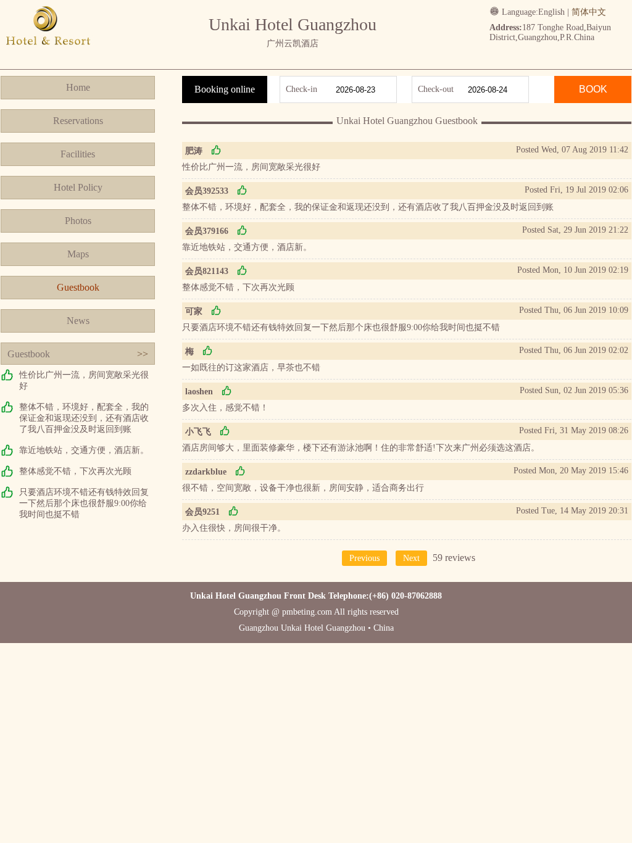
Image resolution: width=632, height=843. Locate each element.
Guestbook (78, 287)
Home (78, 87)
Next (411, 558)
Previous (364, 558)
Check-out (436, 89)
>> (142, 354)
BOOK (593, 89)
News (78, 320)
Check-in (301, 89)
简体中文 (589, 12)
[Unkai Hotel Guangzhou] (48, 57)
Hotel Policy (78, 187)
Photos (78, 220)
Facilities (77, 154)
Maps (78, 254)
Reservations (78, 120)
